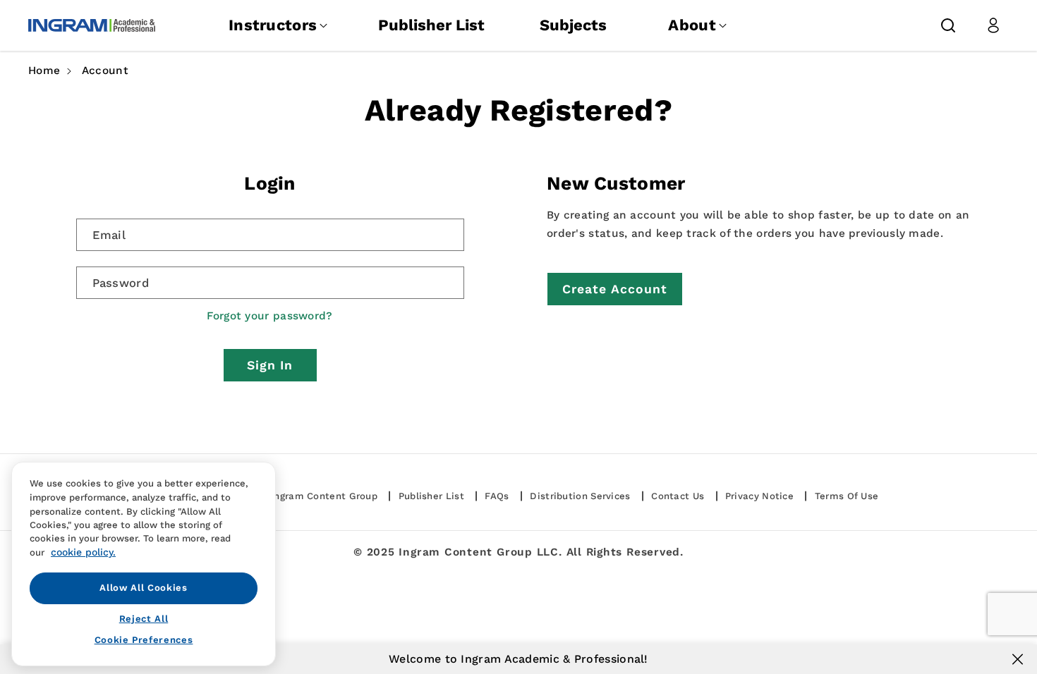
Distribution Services (580, 496)
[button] (948, 25)
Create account (614, 289)
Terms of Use (847, 496)
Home (44, 70)
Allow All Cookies (143, 587)
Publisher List (431, 25)
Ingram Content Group (324, 496)
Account (105, 70)
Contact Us (677, 496)
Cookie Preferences (144, 640)
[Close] (1017, 659)
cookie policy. (83, 552)
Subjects (573, 25)
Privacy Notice (759, 496)
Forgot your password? (269, 316)
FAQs (497, 496)
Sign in (270, 365)
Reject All (144, 618)
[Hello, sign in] (993, 25)
